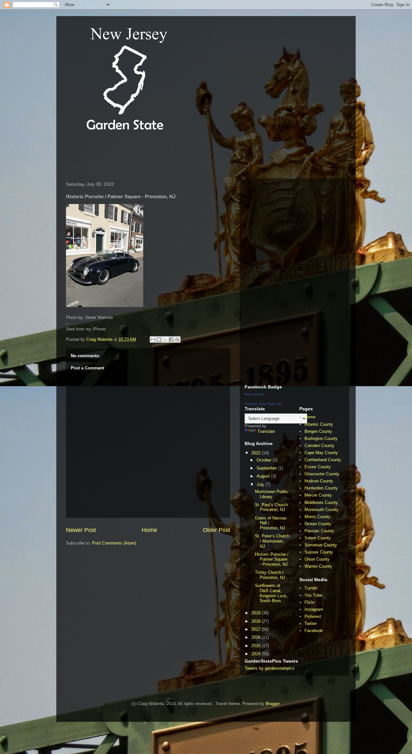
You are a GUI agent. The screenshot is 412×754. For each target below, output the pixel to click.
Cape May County (321, 452)
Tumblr (310, 588)
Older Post (216, 530)
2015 (256, 645)
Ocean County (317, 523)
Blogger (272, 703)
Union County (317, 559)
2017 (256, 629)
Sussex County (318, 552)
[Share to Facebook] (171, 339)
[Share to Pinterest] (177, 339)
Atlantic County (318, 424)
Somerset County (320, 545)
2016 (256, 637)
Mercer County (318, 495)
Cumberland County (322, 459)
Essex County (317, 466)
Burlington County (321, 438)
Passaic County (319, 530)
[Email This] (153, 339)
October (265, 460)
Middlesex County (321, 502)
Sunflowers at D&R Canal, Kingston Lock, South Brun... (271, 593)
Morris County (317, 516)
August (264, 476)
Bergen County (318, 431)
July (261, 484)
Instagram (313, 609)
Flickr (309, 602)
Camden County (319, 445)
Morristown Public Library (271, 494)
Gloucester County (321, 473)
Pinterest (312, 616)
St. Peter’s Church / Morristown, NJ (272, 541)
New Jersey (254, 394)
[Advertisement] (180, 155)
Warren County (318, 566)
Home (149, 530)
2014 (256, 653)
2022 (256, 453)
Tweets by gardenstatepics (270, 668)
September (267, 468)
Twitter (310, 623)
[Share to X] (165, 339)
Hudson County (318, 481)
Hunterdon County (321, 488)
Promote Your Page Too (263, 404)
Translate (266, 431)
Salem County (317, 537)
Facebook (313, 630)
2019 (256, 612)
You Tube (313, 595)
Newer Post (81, 530)
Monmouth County (321, 509)
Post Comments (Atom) (114, 543)
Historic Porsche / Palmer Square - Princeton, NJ (271, 559)
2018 (256, 621)
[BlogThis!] (159, 339)
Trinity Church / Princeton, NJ (270, 575)
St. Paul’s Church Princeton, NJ (271, 507)
